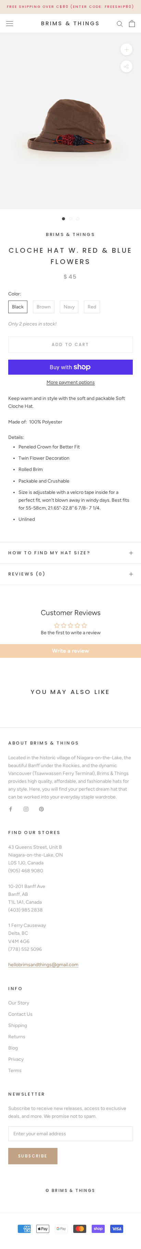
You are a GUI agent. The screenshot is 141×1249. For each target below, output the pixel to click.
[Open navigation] (9, 23)
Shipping (17, 1025)
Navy (69, 307)
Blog (13, 1048)
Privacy (16, 1059)
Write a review (70, 651)
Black (18, 307)
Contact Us (20, 1014)
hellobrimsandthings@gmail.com (43, 965)
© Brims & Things (70, 1190)
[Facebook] (10, 809)
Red (92, 307)
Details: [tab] (16, 437)
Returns (16, 1037)
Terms (15, 1070)
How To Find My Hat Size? (49, 553)
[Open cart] (132, 23)
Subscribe (33, 1156)
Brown (44, 307)
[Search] (120, 23)
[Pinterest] (41, 809)
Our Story (18, 1003)
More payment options (71, 382)
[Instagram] (26, 809)
